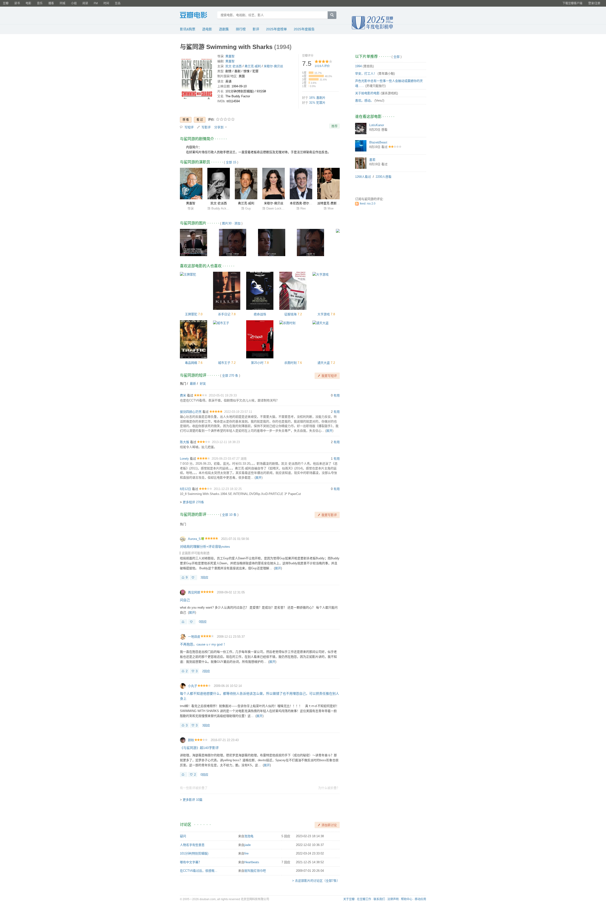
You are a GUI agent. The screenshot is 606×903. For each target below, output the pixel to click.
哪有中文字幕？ (190, 862)
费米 (183, 395)
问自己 (185, 600)
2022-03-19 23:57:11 (238, 412)
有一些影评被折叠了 (194, 788)
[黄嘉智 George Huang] (191, 183)
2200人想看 (384, 176)
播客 (51, 3)
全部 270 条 (230, 375)
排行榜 (241, 29)
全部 (396, 56)
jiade (247, 845)
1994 (358, 66)
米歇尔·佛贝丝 (273, 66)
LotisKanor (376, 125)
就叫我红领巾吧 (255, 870)
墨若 (372, 159)
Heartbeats (251, 862)
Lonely (184, 458)
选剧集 (224, 29)
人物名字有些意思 (192, 845)
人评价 (322, 66)
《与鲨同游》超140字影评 (199, 748)
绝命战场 (260, 314)
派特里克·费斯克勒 (330, 203)
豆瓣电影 (197, 15)
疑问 (183, 836)
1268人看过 (363, 176)
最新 (193, 383)
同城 (62, 3)
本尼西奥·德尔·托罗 (303, 203)
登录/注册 (594, 3)
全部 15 (231, 162)
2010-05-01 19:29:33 (223, 395)
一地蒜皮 (194, 636)
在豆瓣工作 (364, 899)
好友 (203, 383)
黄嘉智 (230, 56)
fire (246, 853)
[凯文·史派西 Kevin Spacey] (218, 183)
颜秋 (191, 740)
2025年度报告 (304, 29)
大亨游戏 (323, 314)
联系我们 (379, 899)
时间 (106, 3)
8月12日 (185, 489)
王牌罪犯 (191, 314)
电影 (28, 3)
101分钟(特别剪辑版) (194, 853)
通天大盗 (323, 363)
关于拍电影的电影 (367, 93)
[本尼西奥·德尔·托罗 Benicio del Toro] (301, 183)
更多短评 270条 (193, 502)
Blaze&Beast (378, 142)
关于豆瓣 (349, 899)
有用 (337, 395)
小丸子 (192, 686)
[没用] (193, 577)
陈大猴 (184, 442)
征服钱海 (290, 314)
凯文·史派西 (233, 66)
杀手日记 (224, 314)
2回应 (206, 671)
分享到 (219, 127)
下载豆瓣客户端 (572, 3)
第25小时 (257, 363)
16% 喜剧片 (317, 97)
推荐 (334, 126)
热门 (183, 383)
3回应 (204, 577)
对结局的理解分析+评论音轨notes (205, 546)
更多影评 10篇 (192, 799)
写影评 (206, 127)
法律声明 (393, 899)
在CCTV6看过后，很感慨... (198, 870)
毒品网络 (191, 363)
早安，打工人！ (366, 73)
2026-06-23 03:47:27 (226, 458)
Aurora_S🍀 (196, 539)
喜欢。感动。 (364, 100)
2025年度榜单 (276, 29)
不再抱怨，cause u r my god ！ (203, 644)
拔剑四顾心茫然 (190, 412)
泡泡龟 (249, 836)
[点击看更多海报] (197, 78)
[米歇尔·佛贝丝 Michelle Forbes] (273, 183)
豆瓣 (6, 3)
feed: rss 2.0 (367, 203)
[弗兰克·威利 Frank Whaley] (246, 183)
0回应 (203, 621)
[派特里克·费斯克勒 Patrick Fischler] (328, 183)
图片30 (227, 223)
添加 (237, 223)
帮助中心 (406, 899)
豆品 (117, 3)
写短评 (189, 127)
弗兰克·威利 (253, 66)
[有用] (183, 621)
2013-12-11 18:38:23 (226, 442)
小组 (74, 3)
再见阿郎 (194, 592)
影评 (256, 29)
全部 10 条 (229, 514)
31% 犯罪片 (317, 102)
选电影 (207, 29)
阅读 (85, 3)
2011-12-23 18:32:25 (228, 489)
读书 (17, 3)
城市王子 (224, 363)
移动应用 (420, 899)
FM (96, 3)
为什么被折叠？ (329, 788)
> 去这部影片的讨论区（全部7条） (316, 880)
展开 (329, 430)
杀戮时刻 (290, 363)
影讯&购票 (187, 29)
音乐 (40, 3)
